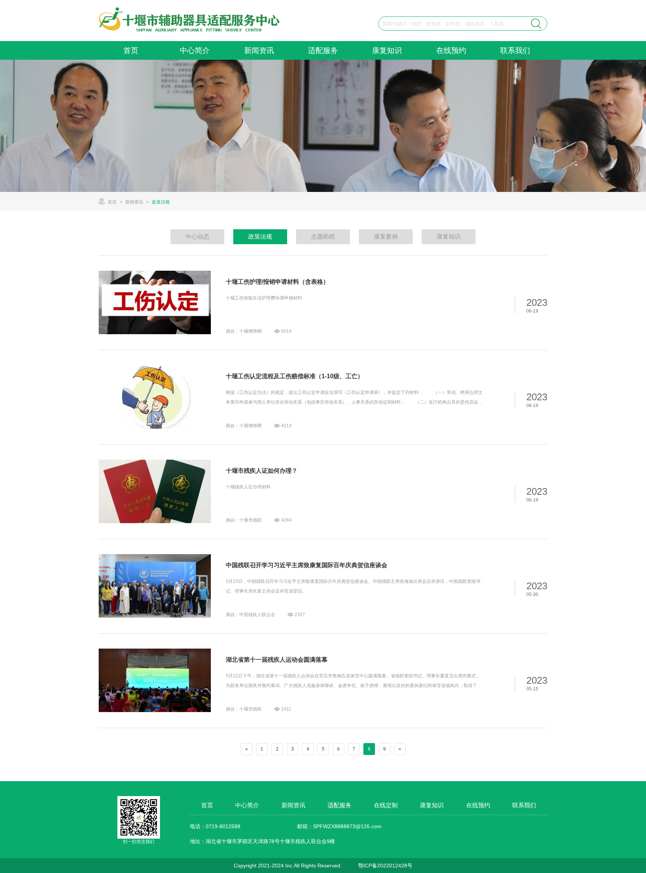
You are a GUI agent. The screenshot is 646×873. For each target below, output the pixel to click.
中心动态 (197, 236)
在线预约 (451, 50)
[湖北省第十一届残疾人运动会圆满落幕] (155, 680)
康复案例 (386, 236)
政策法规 (161, 202)
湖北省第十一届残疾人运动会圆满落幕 (276, 659)
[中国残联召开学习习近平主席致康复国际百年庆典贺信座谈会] (155, 586)
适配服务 (323, 50)
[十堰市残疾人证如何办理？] (155, 491)
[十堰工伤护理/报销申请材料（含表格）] (155, 302)
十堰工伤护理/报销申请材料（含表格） (277, 282)
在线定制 (386, 805)
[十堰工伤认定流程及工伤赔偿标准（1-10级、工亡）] (155, 397)
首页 (130, 50)
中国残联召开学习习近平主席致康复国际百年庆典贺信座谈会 (306, 565)
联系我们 (515, 50)
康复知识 (387, 50)
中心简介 (195, 50)
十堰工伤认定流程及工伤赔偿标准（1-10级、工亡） (294, 376)
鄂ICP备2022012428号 (385, 866)
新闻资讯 (259, 50)
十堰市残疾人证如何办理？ (262, 470)
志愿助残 (323, 236)
